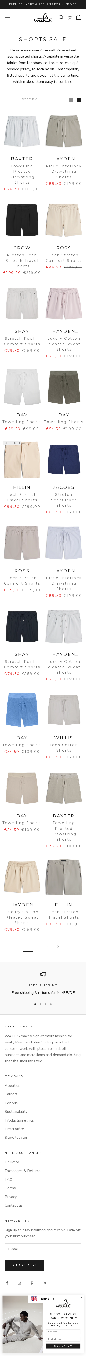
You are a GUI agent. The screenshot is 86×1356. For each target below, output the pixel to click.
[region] (43, 983)
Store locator (16, 1137)
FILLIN (22, 487)
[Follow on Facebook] (7, 1282)
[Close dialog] (81, 1298)
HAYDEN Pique (63, 159)
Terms (10, 1188)
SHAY (22, 331)
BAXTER (22, 159)
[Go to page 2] (58, 946)
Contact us (14, 1205)
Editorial (12, 1103)
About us (12, 1085)
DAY (22, 415)
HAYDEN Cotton (63, 332)
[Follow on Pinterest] (32, 1282)
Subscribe (24, 1265)
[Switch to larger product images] (71, 100)
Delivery (12, 1162)
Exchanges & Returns (23, 1171)
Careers (11, 1094)
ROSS (63, 248)
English (44, 1299)
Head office (14, 1129)
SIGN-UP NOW (63, 1346)
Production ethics (19, 1120)
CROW (22, 248)
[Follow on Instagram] (19, 1282)
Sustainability (16, 1111)
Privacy (11, 1196)
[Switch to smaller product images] (79, 100)
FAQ (8, 1179)
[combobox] (43, 1299)
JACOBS (64, 487)
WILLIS (63, 737)
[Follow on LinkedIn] (44, 1282)
